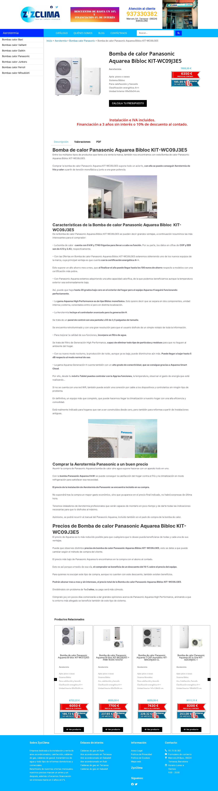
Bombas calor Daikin (13, 50)
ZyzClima (137, 767)
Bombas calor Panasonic (16, 56)
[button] (55, 679)
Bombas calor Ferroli (13, 67)
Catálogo (62, 33)
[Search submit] (178, 33)
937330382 (141, 13)
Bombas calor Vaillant (14, 44)
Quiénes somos (83, 33)
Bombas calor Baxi (12, 39)
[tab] (61, 142)
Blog (101, 33)
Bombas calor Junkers (14, 61)
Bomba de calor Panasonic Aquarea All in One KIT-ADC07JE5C (191, 657)
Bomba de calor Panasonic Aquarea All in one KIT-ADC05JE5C (152, 656)
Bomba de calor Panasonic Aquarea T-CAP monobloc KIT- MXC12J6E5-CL (73, 657)
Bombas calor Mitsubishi (16, 72)
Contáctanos (118, 33)
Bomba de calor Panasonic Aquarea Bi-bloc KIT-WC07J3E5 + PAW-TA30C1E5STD (112, 657)
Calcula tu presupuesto (128, 103)
